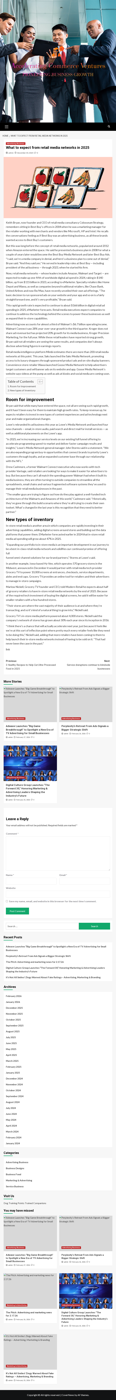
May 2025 (11, 1049)
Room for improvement (23, 386)
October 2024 (13, 1090)
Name (10, 875)
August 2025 (13, 1031)
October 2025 (13, 1019)
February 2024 (13, 1137)
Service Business (15, 1186)
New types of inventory (22, 390)
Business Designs (15, 1168)
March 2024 (12, 1131)
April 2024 (11, 1125)
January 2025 (13, 1072)
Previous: (31, 665)
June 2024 (11, 1114)
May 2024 (11, 1119)
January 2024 (13, 1143)
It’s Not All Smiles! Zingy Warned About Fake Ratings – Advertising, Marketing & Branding (53, 977)
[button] (7, 126)
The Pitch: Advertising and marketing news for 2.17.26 (35, 962)
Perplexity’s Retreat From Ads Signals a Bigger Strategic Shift (38, 956)
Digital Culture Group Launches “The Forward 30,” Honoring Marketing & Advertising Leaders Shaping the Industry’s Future (55, 969)
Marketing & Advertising (19, 1180)
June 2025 (11, 1043)
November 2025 (14, 1013)
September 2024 (15, 1096)
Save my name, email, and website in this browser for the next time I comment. (53, 901)
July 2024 (11, 1108)
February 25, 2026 (23, 800)
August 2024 (13, 1102)
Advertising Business (15, 144)
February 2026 (13, 996)
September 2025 (15, 1025)
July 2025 (11, 1037)
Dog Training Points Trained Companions (25, 1203)
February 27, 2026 (23, 737)
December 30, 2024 (25, 153)
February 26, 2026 (78, 734)
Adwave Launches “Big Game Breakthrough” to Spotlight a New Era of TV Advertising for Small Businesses (30, 730)
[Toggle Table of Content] (38, 381)
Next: (88, 665)
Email (63, 875)
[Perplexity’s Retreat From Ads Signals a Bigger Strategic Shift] (86, 704)
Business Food (13, 1174)
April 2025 (11, 1055)
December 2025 (14, 1007)
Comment (12, 833)
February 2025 (13, 1066)
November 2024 (14, 1084)
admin (11, 153)
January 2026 (13, 1002)
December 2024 (14, 1078)
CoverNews (68, 1395)
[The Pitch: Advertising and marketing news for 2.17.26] (30, 1291)
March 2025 (12, 1060)
